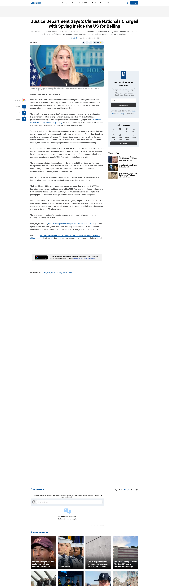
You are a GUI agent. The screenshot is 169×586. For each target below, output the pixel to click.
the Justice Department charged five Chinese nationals (69, 224)
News (102, 3)
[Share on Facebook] (83, 42)
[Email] (90, 42)
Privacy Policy (120, 113)
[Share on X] (87, 42)
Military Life (110, 3)
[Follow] (24, 106)
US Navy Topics (73, 38)
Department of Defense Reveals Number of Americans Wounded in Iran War (128, 159)
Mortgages (65, 3)
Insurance (57, 3)
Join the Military (84, 3)
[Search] (127, 3)
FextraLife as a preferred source (84, 258)
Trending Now (113, 153)
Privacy (96, 525)
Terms (91, 525)
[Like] (24, 113)
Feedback (101, 525)
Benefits (94, 3)
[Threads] (24, 119)
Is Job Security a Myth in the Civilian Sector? (128, 166)
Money (74, 3)
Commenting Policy (67, 497)
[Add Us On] (24, 100)
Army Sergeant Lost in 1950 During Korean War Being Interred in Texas (128, 175)
